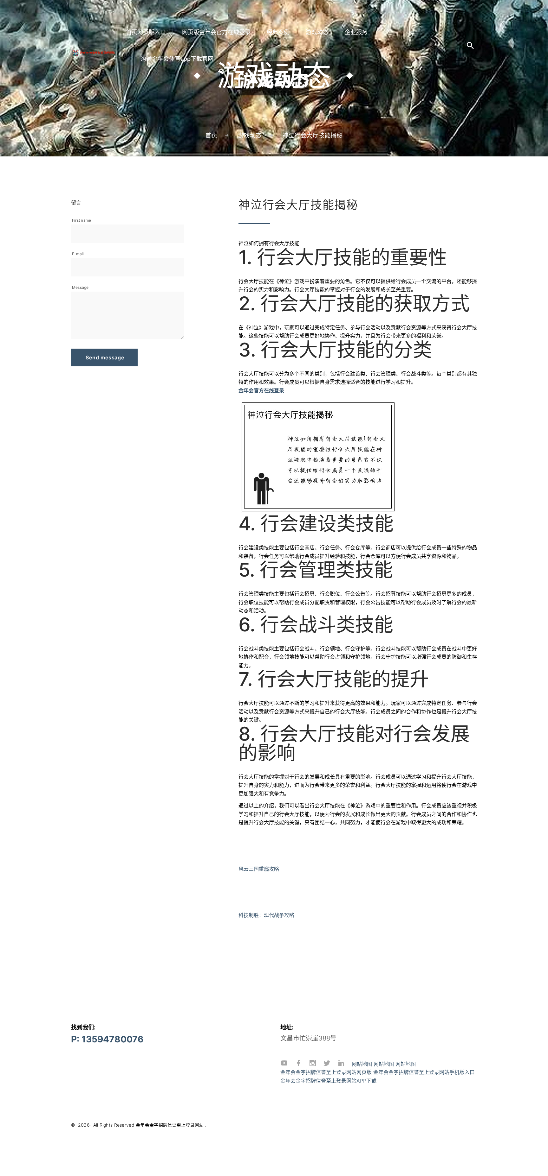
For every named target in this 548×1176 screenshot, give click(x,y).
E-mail (78, 253)
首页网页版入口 (146, 32)
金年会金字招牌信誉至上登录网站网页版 (326, 1072)
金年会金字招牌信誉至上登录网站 (170, 1125)
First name (81, 220)
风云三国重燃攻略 (258, 869)
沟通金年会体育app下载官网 (176, 58)
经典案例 (278, 32)
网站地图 (362, 1064)
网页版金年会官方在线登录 (216, 32)
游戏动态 (317, 32)
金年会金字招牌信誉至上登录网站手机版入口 (424, 1072)
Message (80, 287)
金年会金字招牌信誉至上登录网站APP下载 (328, 1081)
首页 (212, 135)
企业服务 (356, 32)
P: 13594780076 (107, 1039)
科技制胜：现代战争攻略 (266, 915)
